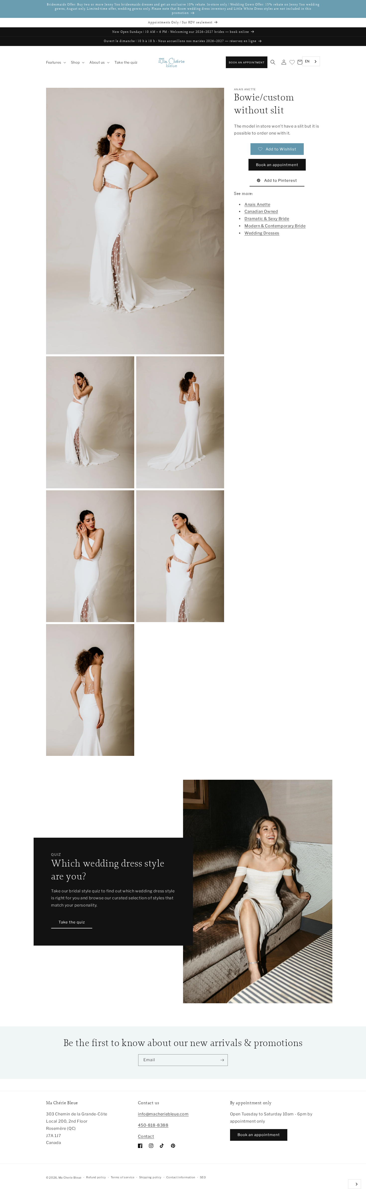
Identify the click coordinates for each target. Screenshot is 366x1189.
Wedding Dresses (261, 233)
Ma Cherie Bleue (70, 1177)
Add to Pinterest (280, 180)
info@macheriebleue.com (163, 1114)
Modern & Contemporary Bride (274, 226)
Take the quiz (72, 922)
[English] (354, 1184)
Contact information (180, 1177)
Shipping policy (150, 1177)
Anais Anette (257, 204)
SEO (203, 1177)
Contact (146, 1136)
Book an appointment (246, 62)
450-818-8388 (153, 1125)
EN (307, 61)
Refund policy (96, 1177)
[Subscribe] (222, 1060)
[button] (55, 62)
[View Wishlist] (291, 62)
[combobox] (311, 61)
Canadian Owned (261, 211)
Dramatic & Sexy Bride (266, 218)
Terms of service (122, 1177)
